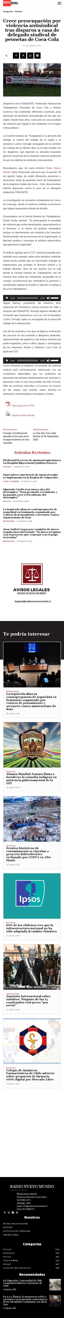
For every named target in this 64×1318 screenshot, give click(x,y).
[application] (32, 298)
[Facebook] (16, 55)
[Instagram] (8, 1212)
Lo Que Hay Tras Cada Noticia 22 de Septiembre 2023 (46, 436)
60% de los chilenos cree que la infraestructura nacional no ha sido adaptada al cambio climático (31, 928)
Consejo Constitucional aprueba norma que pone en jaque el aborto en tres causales (16, 438)
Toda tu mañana (11, 481)
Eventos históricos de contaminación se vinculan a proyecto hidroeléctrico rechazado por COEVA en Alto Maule (28, 854)
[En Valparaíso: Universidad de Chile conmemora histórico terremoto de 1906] (55, 1284)
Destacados (9, 521)
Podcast (7, 467)
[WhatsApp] (30, 55)
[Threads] (16, 1212)
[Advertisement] (32, 1120)
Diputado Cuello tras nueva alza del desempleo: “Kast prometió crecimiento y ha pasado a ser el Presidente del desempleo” (30, 493)
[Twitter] (4, 1212)
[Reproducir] (7, 298)
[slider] (55, 297)
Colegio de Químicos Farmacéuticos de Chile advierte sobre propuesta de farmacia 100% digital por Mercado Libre (30, 1075)
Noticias (18, 11)
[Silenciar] (48, 298)
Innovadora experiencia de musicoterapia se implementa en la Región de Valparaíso (30, 476)
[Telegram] (37, 55)
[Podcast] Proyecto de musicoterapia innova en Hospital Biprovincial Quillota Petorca (32, 462)
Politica (7, 501)
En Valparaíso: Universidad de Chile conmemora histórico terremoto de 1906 (22, 1283)
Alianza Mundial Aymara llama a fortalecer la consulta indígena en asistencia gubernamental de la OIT (31, 778)
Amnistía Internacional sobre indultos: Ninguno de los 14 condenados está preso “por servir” (28, 1001)
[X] (23, 55)
